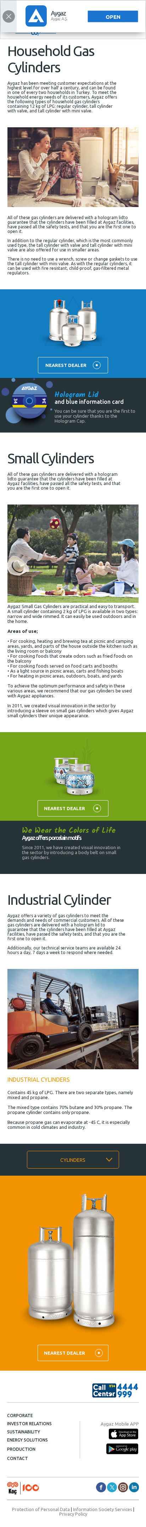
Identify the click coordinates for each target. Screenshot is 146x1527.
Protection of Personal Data (41, 1509)
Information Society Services (102, 1509)
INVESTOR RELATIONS (29, 1423)
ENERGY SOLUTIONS (27, 1440)
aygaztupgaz (101, 1487)
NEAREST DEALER (65, 365)
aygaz (123, 1487)
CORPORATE (20, 1415)
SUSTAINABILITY (23, 1432)
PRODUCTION (21, 1449)
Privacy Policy (73, 1513)
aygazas (112, 1487)
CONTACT (17, 1458)
